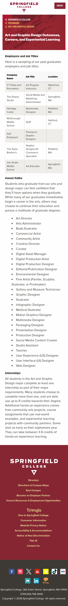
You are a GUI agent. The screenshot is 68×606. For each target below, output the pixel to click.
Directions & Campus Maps (33, 485)
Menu (60, 5)
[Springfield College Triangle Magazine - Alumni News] (34, 507)
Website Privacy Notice (33, 525)
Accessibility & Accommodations (33, 530)
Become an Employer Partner (33, 495)
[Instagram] (20, 571)
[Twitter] (28, 571)
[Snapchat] (46, 571)
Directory (33, 480)
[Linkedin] (36, 580)
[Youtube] (37, 571)
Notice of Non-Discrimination (33, 535)
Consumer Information (33, 520)
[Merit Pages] (27, 580)
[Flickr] (63, 571)
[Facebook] (11, 571)
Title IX (33, 540)
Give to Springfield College (33, 515)
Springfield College (19, 19)
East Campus (33, 490)
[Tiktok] (54, 571)
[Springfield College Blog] (45, 580)
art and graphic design (21, 26)
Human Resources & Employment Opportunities (33, 500)
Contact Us (33, 546)
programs (13, 22)
